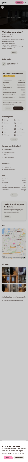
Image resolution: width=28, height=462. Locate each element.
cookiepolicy (21, 453)
